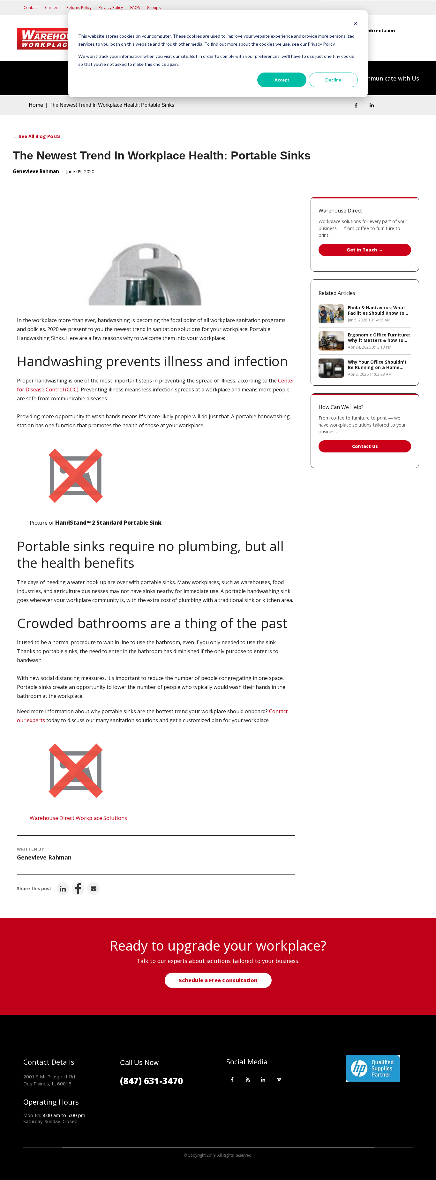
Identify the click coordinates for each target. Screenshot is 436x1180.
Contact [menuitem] (31, 7)
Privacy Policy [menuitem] (111, 7)
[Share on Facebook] (78, 888)
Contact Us (365, 446)
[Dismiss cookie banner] (355, 24)
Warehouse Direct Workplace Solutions (78, 817)
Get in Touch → (365, 250)
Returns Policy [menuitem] (79, 7)
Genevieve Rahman (36, 171)
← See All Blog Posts (37, 136)
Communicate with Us (388, 78)
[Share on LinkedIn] (62, 888)
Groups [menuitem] (154, 7)
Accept (281, 79)
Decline (333, 79)
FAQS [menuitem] (135, 7)
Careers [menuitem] (52, 7)
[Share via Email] (93, 888)
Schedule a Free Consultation (218, 980)
